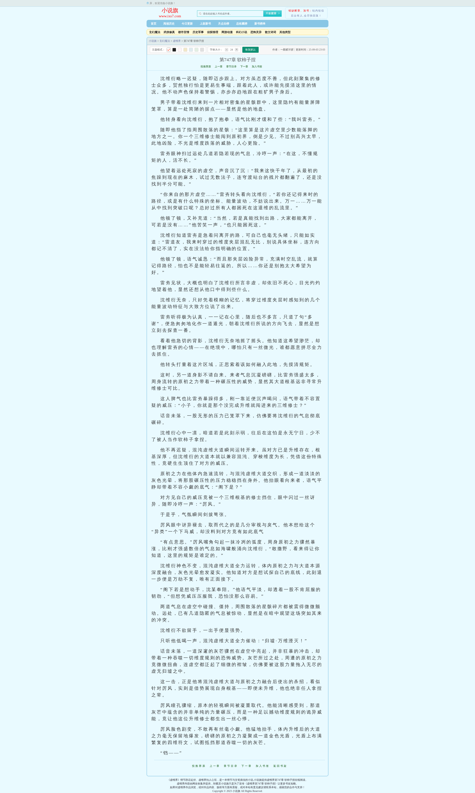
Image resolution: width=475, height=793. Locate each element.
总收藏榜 (241, 23)
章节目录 (231, 66)
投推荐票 (206, 66)
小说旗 (170, 10)
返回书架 (280, 766)
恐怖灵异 (256, 32)
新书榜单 (260, 23)
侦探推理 (212, 32)
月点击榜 (223, 23)
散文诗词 (270, 32)
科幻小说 (241, 32)
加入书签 (257, 66)
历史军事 (198, 32)
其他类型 (285, 32)
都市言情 (183, 32)
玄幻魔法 (154, 32)
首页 (153, 23)
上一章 (218, 66)
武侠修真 (169, 32)
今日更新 (187, 23)
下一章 (244, 66)
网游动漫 (227, 32)
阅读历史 (169, 23)
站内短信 (318, 10)
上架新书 (205, 23)
